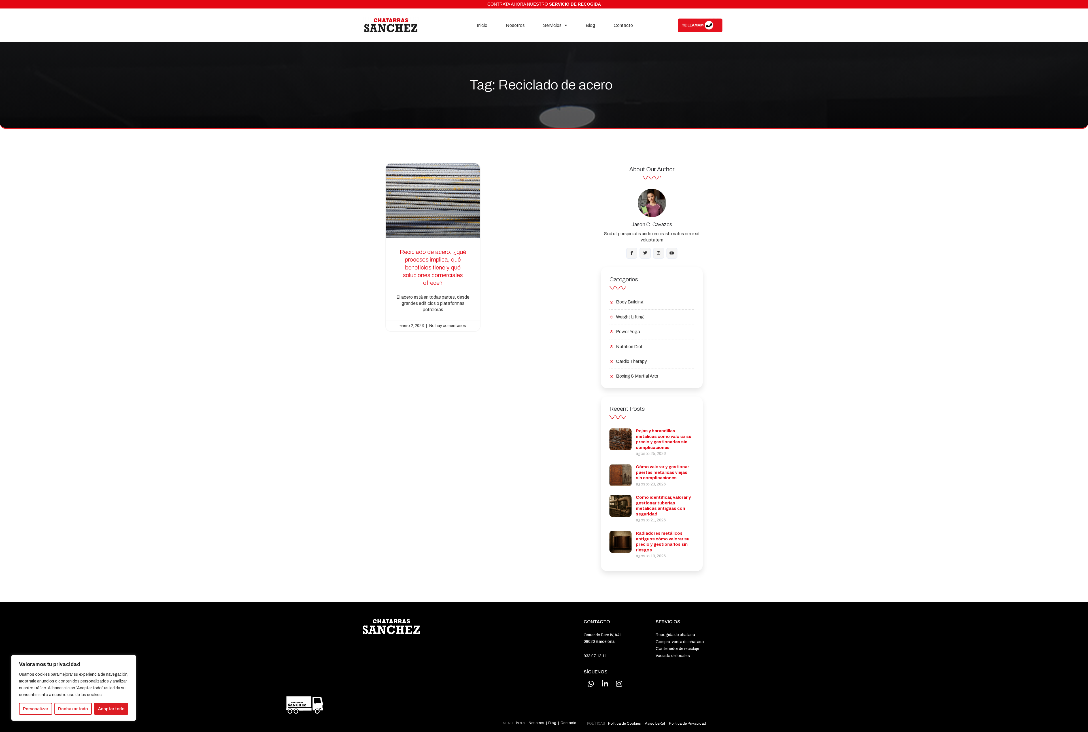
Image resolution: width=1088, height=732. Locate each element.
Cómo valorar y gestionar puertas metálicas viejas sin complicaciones (662, 472)
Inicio (482, 25)
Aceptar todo (111, 709)
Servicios (552, 25)
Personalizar (35, 709)
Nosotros (515, 25)
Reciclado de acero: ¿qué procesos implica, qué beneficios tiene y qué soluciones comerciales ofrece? (433, 267)
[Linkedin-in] (605, 684)
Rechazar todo (73, 709)
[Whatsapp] (591, 684)
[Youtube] (671, 253)
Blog (590, 25)
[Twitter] (645, 253)
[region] (73, 688)
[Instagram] (658, 253)
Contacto (623, 25)
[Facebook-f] (631, 253)
